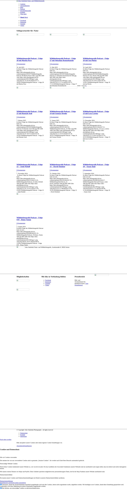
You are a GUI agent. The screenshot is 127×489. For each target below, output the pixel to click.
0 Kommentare (21, 64)
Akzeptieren (20, 446)
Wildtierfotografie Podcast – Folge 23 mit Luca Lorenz (96, 112)
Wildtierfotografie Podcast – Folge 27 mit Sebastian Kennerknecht (63, 59)
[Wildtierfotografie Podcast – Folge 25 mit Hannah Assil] (30, 88)
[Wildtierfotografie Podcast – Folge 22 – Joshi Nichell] (30, 141)
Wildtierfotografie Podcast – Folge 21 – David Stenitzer (63, 166)
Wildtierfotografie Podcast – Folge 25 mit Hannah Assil (30, 112)
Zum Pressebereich (81, 284)
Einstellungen (28, 446)
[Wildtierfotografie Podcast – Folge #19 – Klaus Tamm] (30, 194)
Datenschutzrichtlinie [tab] (6, 475)
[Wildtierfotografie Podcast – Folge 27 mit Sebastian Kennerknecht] (63, 35)
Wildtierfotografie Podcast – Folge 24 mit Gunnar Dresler (63, 112)
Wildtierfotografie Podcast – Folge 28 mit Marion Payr (30, 59)
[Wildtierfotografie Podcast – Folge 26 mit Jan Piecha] (96, 35)
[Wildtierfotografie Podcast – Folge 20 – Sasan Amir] (96, 141)
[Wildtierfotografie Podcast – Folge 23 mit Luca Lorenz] (96, 88)
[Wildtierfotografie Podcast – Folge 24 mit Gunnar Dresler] (63, 88)
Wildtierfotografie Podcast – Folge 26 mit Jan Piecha (96, 59)
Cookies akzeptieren (20, 483)
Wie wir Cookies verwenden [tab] (8, 457)
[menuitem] (65, 4)
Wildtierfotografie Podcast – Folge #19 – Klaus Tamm (30, 219)
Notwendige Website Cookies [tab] (8, 463)
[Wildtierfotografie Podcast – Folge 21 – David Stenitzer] (63, 141)
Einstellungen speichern (7, 483)
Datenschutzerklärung (6, 481)
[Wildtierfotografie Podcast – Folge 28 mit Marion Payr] (30, 35)
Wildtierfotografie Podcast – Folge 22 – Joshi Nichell (30, 166)
